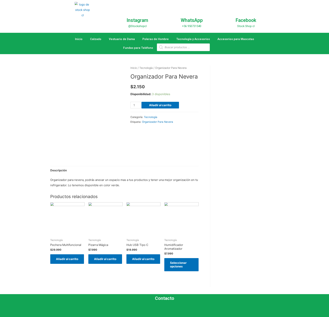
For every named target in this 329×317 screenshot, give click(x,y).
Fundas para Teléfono (138, 48)
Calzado (95, 39)
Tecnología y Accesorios (193, 39)
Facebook (246, 20)
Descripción (58, 170)
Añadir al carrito (160, 105)
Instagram (137, 20)
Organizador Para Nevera (157, 121)
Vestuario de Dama (122, 39)
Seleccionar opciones (178, 264)
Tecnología (146, 67)
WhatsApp (192, 20)
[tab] (58, 170)
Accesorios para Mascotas (235, 39)
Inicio (78, 39)
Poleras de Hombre (155, 39)
